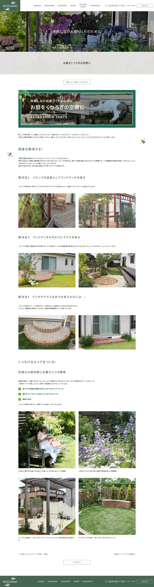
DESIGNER (49, 5)
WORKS (37, 5)
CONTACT (144, 6)
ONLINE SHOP (83, 5)
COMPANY (95, 5)
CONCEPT (62, 5)
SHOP (73, 5)
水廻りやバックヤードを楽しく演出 (34, 554)
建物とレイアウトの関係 (124, 554)
